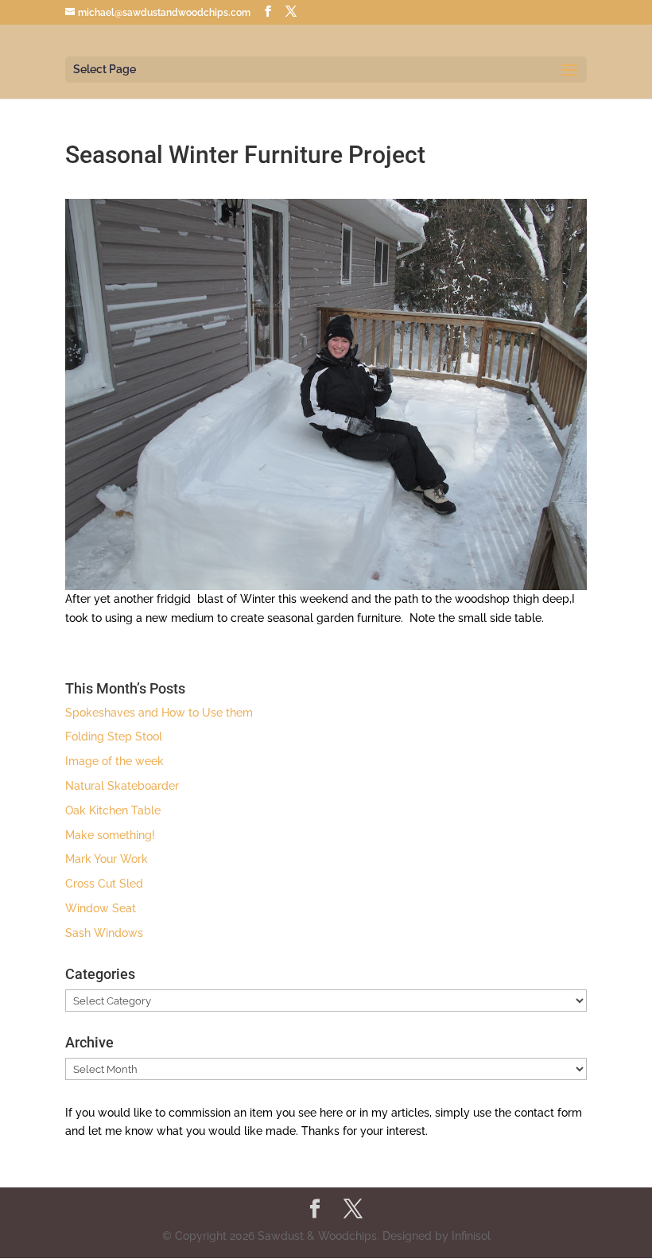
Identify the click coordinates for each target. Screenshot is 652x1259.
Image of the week (114, 761)
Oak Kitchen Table (113, 810)
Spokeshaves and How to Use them (159, 712)
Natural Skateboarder (122, 785)
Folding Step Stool (113, 736)
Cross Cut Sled (104, 883)
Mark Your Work (106, 859)
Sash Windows (104, 933)
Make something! (110, 835)
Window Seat (100, 908)
